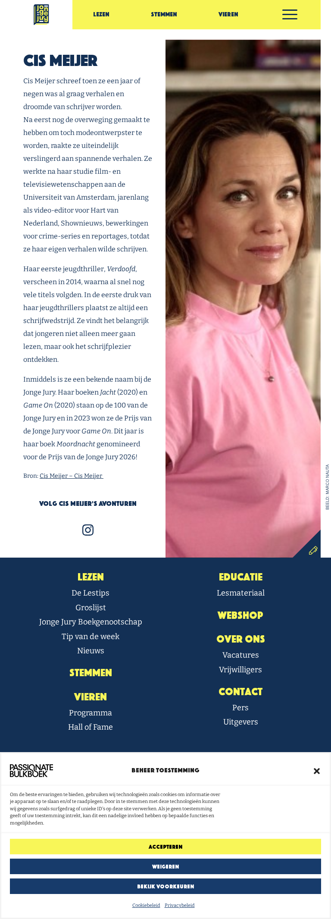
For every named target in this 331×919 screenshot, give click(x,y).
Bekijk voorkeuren (165, 886)
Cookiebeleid (146, 905)
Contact (240, 691)
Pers (240, 707)
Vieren (228, 14)
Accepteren (165, 847)
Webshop (240, 615)
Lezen (101, 14)
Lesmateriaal (241, 593)
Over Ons (240, 639)
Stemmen (164, 14)
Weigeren (165, 867)
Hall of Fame (90, 727)
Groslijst (90, 607)
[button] (316, 770)
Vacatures (240, 655)
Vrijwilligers (240, 669)
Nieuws (90, 651)
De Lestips (90, 593)
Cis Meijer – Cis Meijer (71, 476)
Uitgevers (240, 722)
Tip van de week (90, 636)
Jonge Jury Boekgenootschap (90, 622)
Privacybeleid (180, 905)
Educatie (240, 577)
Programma (90, 713)
